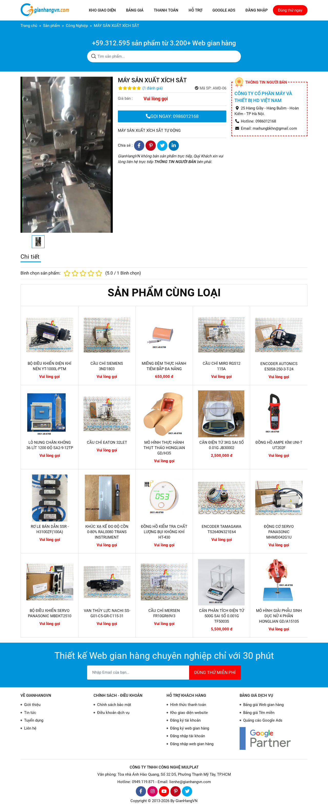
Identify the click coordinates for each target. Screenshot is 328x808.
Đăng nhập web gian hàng (191, 744)
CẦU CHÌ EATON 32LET (107, 442)
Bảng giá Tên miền (258, 712)
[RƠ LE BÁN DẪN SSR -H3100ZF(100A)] (49, 498)
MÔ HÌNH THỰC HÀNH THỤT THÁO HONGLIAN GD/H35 (164, 448)
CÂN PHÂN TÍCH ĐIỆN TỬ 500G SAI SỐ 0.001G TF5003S (221, 616)
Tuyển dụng (33, 720)
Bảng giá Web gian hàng (263, 704)
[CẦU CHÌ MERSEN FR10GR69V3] (164, 582)
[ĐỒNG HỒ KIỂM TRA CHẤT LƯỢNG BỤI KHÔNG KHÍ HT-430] (164, 498)
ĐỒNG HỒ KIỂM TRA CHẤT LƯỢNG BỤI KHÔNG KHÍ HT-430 (164, 532)
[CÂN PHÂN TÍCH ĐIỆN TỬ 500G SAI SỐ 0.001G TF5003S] (221, 582)
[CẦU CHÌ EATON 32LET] (107, 414)
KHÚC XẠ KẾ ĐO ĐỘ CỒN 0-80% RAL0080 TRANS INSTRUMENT (106, 532)
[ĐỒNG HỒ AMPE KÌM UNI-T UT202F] (278, 414)
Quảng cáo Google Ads (262, 720)
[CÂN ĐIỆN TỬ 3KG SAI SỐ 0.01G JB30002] (221, 414)
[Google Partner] (274, 738)
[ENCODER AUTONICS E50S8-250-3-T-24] (278, 335)
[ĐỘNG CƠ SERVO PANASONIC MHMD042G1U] (278, 498)
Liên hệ (30, 728)
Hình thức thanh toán (188, 704)
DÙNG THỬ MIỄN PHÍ (215, 672)
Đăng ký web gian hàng (189, 728)
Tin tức (30, 712)
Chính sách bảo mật (114, 704)
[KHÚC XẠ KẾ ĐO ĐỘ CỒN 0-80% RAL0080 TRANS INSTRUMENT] (107, 498)
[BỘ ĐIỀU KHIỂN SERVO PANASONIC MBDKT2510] (49, 582)
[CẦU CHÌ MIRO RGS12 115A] (221, 334)
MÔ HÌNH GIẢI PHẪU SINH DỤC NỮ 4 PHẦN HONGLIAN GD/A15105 (279, 616)
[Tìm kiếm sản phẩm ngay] (93, 56)
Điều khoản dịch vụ (113, 712)
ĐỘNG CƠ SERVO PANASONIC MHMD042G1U (279, 532)
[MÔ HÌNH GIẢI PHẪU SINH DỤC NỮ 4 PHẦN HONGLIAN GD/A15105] (278, 582)
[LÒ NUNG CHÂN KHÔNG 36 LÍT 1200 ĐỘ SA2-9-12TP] (49, 414)
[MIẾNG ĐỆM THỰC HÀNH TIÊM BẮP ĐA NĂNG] (164, 334)
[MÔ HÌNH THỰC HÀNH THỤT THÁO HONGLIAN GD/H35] (164, 414)
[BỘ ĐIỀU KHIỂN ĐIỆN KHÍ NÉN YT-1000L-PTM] (49, 334)
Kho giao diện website (189, 712)
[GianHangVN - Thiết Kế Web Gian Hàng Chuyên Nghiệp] (46, 10)
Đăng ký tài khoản (185, 720)
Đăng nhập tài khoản (187, 736)
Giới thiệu (32, 704)
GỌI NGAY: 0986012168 (174, 116)
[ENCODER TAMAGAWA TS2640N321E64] (221, 498)
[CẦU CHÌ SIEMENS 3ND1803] (107, 334)
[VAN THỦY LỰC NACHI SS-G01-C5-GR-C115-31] (107, 582)
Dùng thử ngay (290, 10)
